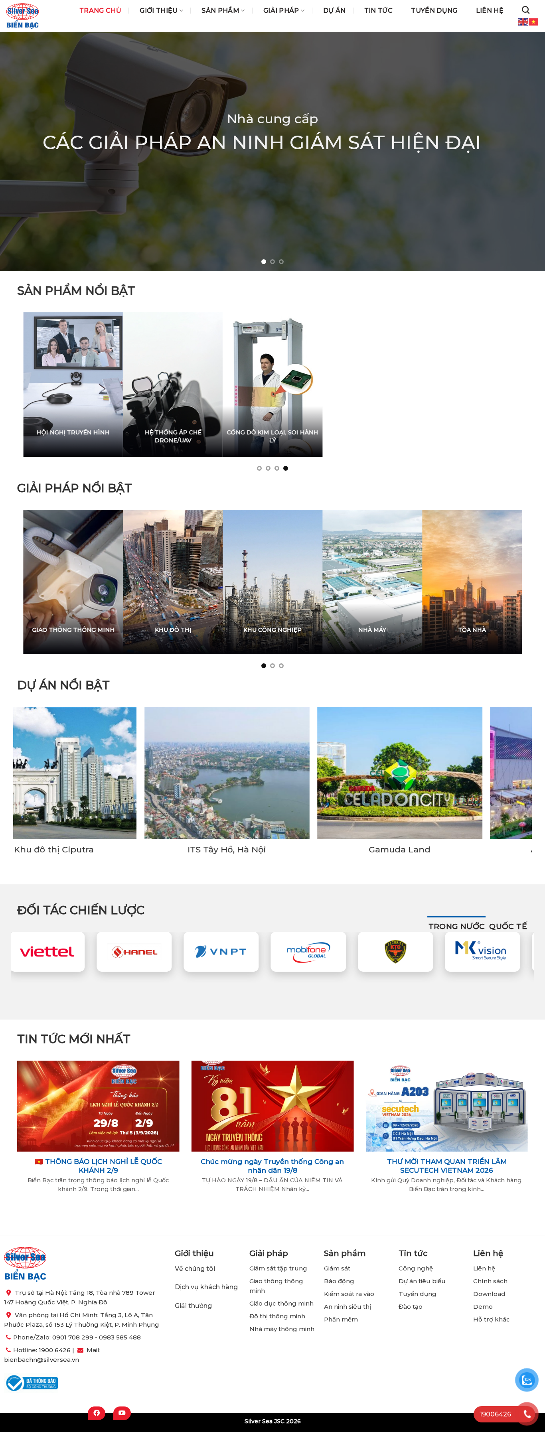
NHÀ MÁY (73, 629)
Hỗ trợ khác (491, 1319)
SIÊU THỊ (355, 629)
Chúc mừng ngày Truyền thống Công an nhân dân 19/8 (272, 1166)
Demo (483, 1306)
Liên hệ (490, 11)
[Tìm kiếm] (525, 9)
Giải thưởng (194, 1306)
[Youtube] (122, 1413)
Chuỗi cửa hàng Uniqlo (377, 850)
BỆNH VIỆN (455, 629)
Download (489, 1294)
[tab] (457, 926)
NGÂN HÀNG (255, 629)
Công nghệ (416, 1268)
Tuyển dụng (434, 11)
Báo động (339, 1281)
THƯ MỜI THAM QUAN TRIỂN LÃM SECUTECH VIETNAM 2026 (447, 1166)
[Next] (524, 152)
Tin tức (378, 11)
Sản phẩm (220, 10)
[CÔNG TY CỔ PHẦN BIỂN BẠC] (22, 16)
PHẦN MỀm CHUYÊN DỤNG (299, 432)
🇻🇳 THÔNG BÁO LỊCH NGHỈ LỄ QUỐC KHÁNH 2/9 (98, 1166)
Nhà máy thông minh (281, 1329)
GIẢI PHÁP (281, 10)
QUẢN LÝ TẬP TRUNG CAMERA (469, 436)
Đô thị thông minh (277, 1316)
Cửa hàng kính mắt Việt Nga (204, 850)
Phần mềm (341, 1319)
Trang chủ (100, 11)
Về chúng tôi (195, 1268)
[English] (523, 21)
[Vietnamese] (534, 21)
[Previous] (21, 152)
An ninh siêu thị (347, 1306)
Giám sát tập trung (278, 1268)
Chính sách (490, 1281)
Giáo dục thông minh (281, 1303)
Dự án (334, 11)
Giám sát (337, 1268)
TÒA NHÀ (173, 629)
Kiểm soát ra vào (349, 1294)
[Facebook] (96, 1413)
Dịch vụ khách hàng (206, 1287)
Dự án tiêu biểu (422, 1281)
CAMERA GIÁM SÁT (389, 432)
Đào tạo (411, 1306)
